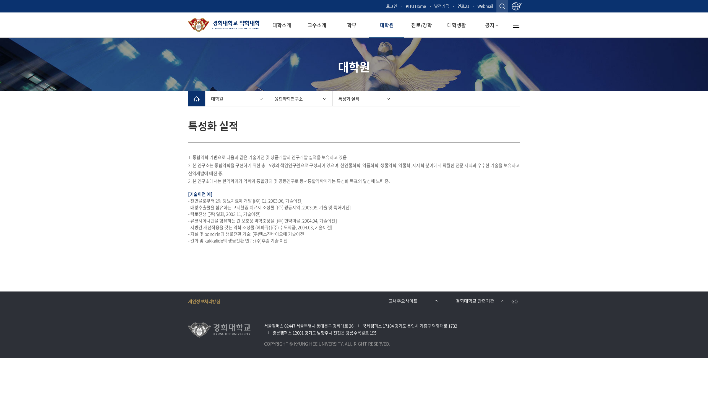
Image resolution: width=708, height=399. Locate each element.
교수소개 (317, 25)
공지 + (491, 25)
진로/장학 (421, 25)
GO (514, 301)
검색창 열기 (502, 6)
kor (518, 4)
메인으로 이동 (196, 98)
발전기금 (441, 6)
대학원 (387, 25)
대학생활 (456, 25)
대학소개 (281, 25)
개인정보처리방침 (204, 301)
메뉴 (516, 25)
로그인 (391, 6)
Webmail (485, 6)
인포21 (463, 6)
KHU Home (416, 6)
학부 (351, 25)
